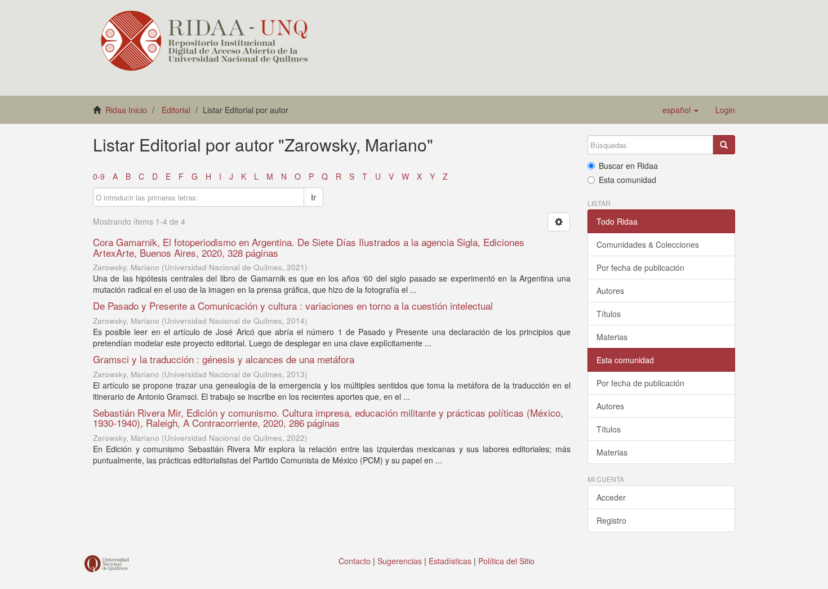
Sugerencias (399, 560)
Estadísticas (450, 560)
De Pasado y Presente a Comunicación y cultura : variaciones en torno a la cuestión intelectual (293, 305)
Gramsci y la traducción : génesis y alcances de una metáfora (223, 359)
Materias (611, 336)
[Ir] (724, 144)
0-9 (99, 176)
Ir (313, 197)
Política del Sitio (506, 560)
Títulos (608, 313)
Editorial (176, 109)
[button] (680, 110)
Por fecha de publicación (640, 267)
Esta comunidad (627, 179)
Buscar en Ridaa (628, 165)
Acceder (611, 497)
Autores (610, 290)
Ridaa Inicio (126, 109)
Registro (611, 520)
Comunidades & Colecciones (647, 244)
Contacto (355, 560)
